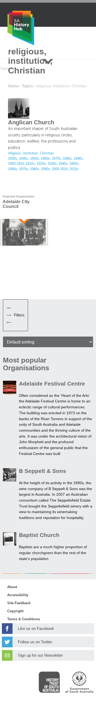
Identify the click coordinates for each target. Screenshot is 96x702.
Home (13, 86)
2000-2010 (60, 169)
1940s (63, 164)
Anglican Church (31, 122)
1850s (34, 158)
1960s (12, 169)
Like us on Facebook (36, 628)
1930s (52, 164)
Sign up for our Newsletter (40, 655)
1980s (34, 169)
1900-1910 (16, 164)
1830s (12, 158)
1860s (45, 158)
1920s (41, 164)
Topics (27, 86)
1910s (30, 164)
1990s (45, 169)
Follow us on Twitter (35, 642)
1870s (56, 158)
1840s (23, 158)
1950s (74, 164)
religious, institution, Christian (31, 153)
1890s (78, 158)
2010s (74, 169)
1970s (23, 169)
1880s (67, 158)
